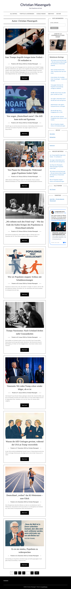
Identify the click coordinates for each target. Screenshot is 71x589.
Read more (24, 78)
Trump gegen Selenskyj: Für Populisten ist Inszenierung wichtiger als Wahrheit (57, 87)
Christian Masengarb (35, 5)
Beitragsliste (52, 137)
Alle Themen (52, 189)
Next (37, 572)
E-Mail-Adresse (54, 22)
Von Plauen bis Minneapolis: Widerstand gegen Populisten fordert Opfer (56, 166)
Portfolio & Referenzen (27, 13)
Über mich (51, 13)
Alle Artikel (13, 13)
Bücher (59, 13)
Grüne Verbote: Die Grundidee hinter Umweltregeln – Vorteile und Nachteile (59, 79)
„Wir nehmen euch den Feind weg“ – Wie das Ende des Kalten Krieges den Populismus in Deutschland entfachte (25, 224)
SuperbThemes (44, 586)
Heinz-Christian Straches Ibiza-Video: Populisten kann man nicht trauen (58, 71)
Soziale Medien (41, 13)
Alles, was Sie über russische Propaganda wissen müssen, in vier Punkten (59, 118)
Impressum (52, 145)
